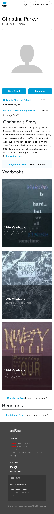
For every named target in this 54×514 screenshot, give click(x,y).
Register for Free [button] (17, 164)
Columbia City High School (17, 100)
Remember (40, 91)
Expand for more (14, 156)
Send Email (14, 91)
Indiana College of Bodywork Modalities (21, 110)
